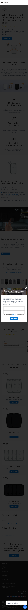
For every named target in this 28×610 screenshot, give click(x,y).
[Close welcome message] (25, 601)
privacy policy (14, 314)
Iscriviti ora (14, 318)
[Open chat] (25, 607)
